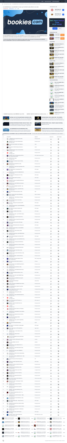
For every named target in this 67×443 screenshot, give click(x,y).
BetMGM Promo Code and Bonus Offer (15, 230)
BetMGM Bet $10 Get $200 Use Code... (15, 163)
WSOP (10, 323)
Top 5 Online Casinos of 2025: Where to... (16, 378)
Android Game (60, 107)
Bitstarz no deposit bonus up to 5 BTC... (15, 369)
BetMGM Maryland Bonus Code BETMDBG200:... (17, 205)
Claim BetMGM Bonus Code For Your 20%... (16, 286)
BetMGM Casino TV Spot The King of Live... (16, 216)
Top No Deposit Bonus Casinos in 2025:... (16, 289)
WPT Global (11, 161)
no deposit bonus (12, 370)
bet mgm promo (11, 139)
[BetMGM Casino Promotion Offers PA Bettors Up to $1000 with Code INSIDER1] (52, 110)
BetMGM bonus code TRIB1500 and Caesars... (16, 183)
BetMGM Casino (56, 48)
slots (42, 1)
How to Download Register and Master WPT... (16, 236)
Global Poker (11, 281)
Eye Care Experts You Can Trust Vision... (15, 199)
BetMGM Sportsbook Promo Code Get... (15, 386)
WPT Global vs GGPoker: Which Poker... (15, 211)
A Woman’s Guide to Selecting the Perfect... (16, 339)
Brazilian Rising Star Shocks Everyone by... (16, 358)
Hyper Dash (11, 329)
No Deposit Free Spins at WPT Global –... (15, 411)
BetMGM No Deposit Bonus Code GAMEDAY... (16, 227)
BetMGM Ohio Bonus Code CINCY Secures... (16, 364)
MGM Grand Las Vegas (13, 158)
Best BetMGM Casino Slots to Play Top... (15, 372)
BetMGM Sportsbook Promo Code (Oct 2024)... (16, 403)
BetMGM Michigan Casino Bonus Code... (15, 250)
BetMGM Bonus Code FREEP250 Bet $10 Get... (16, 269)
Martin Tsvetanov (12, 195)
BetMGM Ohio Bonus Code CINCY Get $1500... (16, 219)
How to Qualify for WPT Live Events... (15, 177)
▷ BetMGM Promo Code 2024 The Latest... (16, 138)
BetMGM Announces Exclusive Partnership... (16, 247)
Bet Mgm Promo (57, 83)
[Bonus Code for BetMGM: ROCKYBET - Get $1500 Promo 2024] (52, 100)
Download (62, 1)
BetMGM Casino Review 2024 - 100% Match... (16, 408)
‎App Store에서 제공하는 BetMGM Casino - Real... (17, 355)
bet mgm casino (11, 142)
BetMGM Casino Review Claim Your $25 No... (16, 314)
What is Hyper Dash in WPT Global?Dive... (16, 328)
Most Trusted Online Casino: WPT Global (15, 222)
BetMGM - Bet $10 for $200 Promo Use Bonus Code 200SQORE (36, 114)
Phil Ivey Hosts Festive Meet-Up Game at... (16, 261)
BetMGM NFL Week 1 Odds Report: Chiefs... (16, 381)
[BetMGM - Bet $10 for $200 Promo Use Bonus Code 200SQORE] (52, 103)
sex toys (10, 340)
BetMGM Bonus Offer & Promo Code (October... (17, 353)
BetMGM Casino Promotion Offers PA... (15, 383)
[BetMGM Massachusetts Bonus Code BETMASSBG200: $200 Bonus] (52, 86)
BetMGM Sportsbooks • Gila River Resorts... (16, 255)
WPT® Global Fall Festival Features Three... (16, 258)
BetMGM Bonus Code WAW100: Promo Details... (17, 311)
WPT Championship (12, 259)
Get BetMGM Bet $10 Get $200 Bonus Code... (16, 397)
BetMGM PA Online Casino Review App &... (16, 141)
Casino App (55, 58)
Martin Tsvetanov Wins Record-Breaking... (16, 194)
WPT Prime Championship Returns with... (16, 191)
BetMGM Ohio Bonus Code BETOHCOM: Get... (16, 180)
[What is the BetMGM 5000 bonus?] (52, 93)
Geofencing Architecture (63, 48)
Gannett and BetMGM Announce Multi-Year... (16, 336)
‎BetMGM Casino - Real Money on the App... (16, 197)
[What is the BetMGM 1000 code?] (52, 83)
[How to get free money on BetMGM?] (52, 89)
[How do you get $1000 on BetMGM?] (52, 96)
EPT (9, 359)
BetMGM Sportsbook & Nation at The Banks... (16, 308)
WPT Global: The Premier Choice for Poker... (16, 160)
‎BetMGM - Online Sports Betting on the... (16, 389)
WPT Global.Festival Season (13, 156)
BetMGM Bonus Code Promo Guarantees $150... (17, 166)
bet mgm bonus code (54, 440)
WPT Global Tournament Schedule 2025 (15, 208)
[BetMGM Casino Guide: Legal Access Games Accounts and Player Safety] (52, 51)
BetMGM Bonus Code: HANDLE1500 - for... (16, 344)
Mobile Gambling (60, 58)
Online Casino (56, 52)
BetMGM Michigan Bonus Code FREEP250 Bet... (17, 233)
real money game (55, 1)
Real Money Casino (61, 52)
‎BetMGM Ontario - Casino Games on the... (16, 330)
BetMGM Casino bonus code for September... (16, 319)
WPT (10, 192)
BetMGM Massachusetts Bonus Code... (15, 266)
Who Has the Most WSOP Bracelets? (15, 322)
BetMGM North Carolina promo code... (15, 291)
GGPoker (10, 343)
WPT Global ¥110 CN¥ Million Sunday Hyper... (16, 325)
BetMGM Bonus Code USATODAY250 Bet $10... (16, 294)
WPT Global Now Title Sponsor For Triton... (16, 174)
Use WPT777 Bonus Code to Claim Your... (15, 414)
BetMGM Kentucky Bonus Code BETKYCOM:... (16, 188)
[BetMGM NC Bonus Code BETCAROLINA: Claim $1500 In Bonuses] (52, 113)
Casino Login (56, 55)
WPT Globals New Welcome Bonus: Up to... (16, 272)
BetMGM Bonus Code (57, 45)
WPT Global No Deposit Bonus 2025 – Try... (16, 392)
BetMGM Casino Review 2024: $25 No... (15, 375)
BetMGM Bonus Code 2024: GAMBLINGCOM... (16, 172)
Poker (10, 145)
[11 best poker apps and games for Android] (52, 106)
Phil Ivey (10, 262)
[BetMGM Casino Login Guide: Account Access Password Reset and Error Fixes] (52, 55)
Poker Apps (56, 107)
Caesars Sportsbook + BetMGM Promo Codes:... (17, 283)
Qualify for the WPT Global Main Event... (15, 361)
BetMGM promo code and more (14, 333)
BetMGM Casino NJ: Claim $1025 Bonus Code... (16, 252)
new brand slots (48, 1)
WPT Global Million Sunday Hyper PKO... (15, 169)
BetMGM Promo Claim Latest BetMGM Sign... (16, 275)
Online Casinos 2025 (12, 379)
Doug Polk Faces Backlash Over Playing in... (16, 144)
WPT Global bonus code (13, 415)
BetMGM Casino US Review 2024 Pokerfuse (16, 241)
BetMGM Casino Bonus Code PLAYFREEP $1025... (17, 238)
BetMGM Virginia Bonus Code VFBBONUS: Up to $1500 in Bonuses (14, 114)
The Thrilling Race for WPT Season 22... (15, 300)
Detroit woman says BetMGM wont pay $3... (16, 277)
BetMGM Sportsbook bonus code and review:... (16, 244)
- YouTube (10, 152)
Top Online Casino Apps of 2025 (14, 316)
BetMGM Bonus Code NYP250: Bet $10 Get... (16, 347)
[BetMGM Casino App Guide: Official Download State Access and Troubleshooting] (52, 58)
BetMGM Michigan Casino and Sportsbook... (16, 149)
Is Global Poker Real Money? (13, 280)
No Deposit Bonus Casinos (13, 290)
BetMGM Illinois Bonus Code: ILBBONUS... (16, 350)
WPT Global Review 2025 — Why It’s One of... (16, 400)
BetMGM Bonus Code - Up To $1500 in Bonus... (16, 213)
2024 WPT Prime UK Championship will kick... (16, 155)
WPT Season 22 (11, 301)
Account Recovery (61, 55)
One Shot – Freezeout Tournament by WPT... (16, 202)
